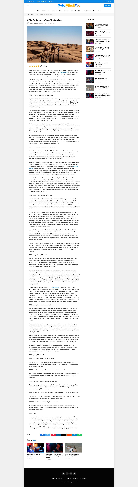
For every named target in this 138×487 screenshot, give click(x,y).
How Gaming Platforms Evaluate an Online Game (101, 79)
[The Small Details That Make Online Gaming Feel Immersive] (90, 57)
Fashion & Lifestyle (75, 10)
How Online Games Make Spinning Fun (33, 455)
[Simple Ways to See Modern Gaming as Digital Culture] (73, 447)
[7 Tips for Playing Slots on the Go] (90, 33)
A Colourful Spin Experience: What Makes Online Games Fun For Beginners (102, 40)
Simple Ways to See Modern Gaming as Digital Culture (72, 455)
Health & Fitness (87, 10)
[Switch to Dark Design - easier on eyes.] (108, 1)
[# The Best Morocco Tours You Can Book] (54, 44)
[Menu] (28, 5)
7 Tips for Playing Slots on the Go (102, 32)
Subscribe (107, 5)
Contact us (51, 1)
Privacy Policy (44, 1)
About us (68, 478)
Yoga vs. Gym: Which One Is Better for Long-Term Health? (102, 48)
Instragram (45, 10)
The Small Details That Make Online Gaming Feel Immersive (102, 55)
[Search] (110, 1)
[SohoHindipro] (69, 6)
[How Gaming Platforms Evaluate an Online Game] (90, 80)
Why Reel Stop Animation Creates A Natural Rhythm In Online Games (102, 24)
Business (66, 10)
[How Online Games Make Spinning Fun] (35, 447)
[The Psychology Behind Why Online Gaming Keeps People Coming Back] (90, 95)
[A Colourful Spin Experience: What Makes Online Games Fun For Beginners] (90, 41)
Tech (94, 10)
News (60, 10)
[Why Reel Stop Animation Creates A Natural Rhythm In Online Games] (90, 26)
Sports (99, 10)
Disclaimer (75, 478)
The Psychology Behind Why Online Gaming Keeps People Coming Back (102, 94)
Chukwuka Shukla (35, 23)
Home (38, 1)
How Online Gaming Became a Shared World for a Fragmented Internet (54, 456)
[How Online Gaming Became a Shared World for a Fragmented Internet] (54, 447)
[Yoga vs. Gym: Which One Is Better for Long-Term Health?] (90, 49)
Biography (54, 10)
